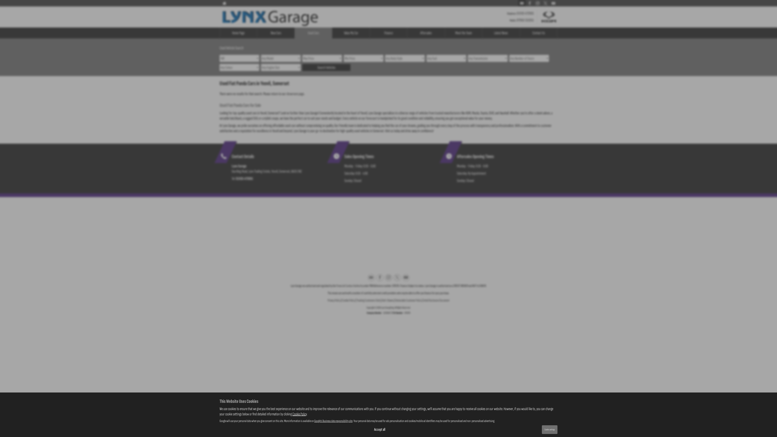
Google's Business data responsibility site (333, 421)
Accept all (379, 429)
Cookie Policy (299, 414)
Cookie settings (550, 429)
